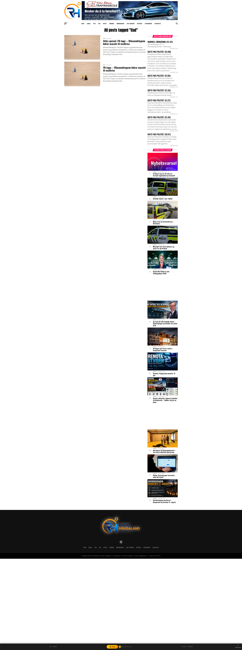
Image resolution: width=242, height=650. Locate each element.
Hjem (82, 23)
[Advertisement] (162, 288)
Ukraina (111, 23)
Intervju (139, 23)
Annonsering (120, 23)
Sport (105, 23)
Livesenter (157, 23)
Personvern (148, 23)
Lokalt (89, 23)
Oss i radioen (130, 23)
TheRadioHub (238, 647)
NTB (94, 23)
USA (99, 23)
